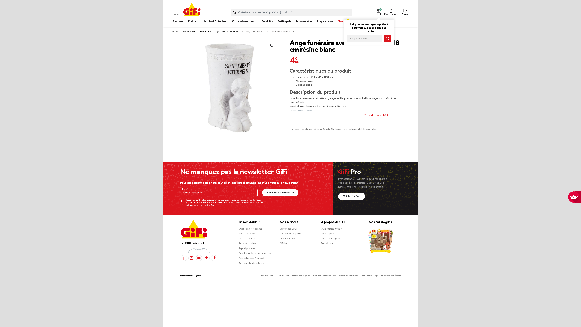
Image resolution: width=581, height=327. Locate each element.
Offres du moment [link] (244, 21)
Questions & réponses (250, 229)
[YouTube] (199, 257)
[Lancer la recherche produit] (234, 12)
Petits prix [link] (284, 21)
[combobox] (291, 12)
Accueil (175, 32)
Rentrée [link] (178, 21)
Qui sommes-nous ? (331, 229)
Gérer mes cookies (348, 275)
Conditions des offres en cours (255, 253)
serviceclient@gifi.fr (353, 129)
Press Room (327, 243)
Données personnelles (324, 275)
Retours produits (247, 243)
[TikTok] (214, 257)
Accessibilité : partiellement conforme (381, 275)
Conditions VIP (287, 238)
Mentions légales (301, 275)
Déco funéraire (236, 32)
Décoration (205, 32)
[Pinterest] (207, 257)
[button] (379, 12)
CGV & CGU (283, 275)
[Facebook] (184, 257)
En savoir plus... (370, 129)
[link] (267, 26)
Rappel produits (247, 248)
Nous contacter (247, 233)
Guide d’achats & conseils (252, 258)
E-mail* (185, 189)
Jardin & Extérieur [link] (215, 21)
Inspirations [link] (325, 21)
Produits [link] (267, 21)
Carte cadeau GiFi (289, 229)
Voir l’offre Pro (351, 196)
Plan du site (267, 275)
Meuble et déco (189, 32)
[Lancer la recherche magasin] (387, 38)
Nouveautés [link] (304, 21)
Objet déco (220, 32)
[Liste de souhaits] (272, 45)
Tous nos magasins (331, 238)
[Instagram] (191, 257)
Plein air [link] (193, 21)
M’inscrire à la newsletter (280, 192)
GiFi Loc (284, 243)
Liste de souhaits (248, 238)
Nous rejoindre (328, 233)
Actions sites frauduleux (251, 263)
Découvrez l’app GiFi (290, 233)
